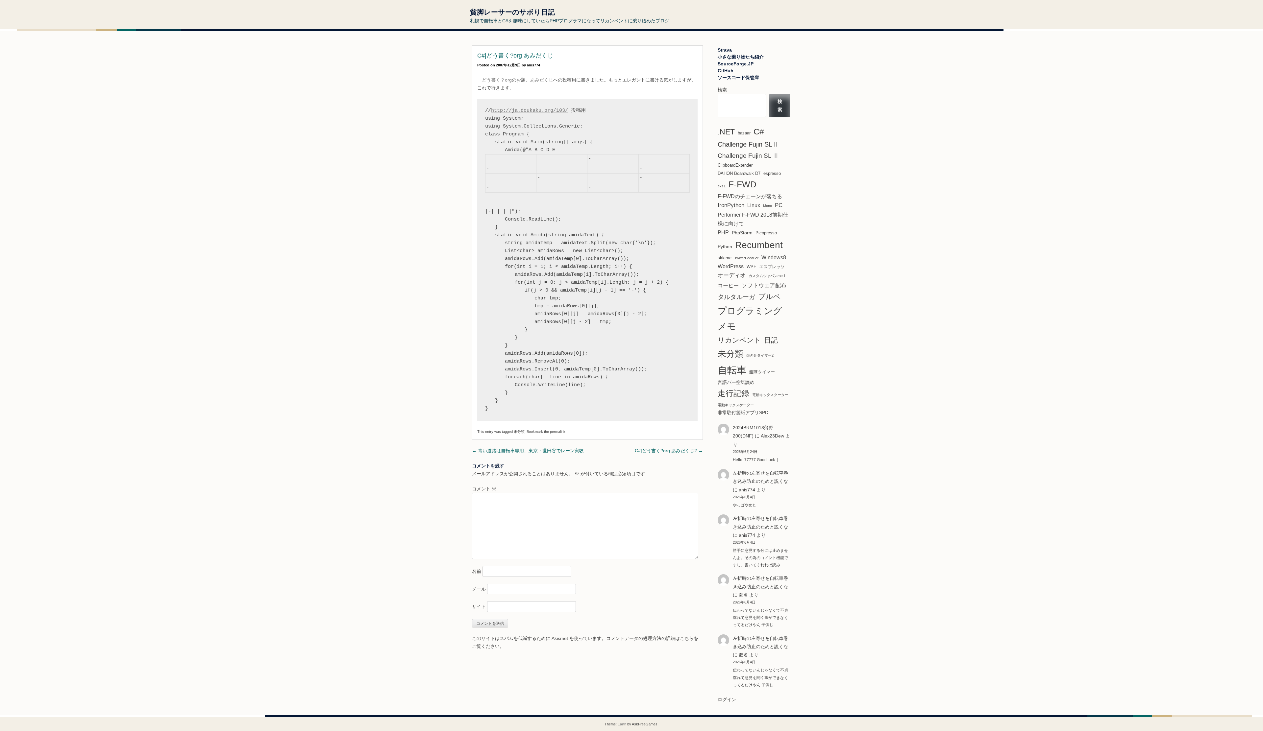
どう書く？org (497, 80)
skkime (724, 257)
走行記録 (733, 393)
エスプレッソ (772, 266)
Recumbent (759, 245)
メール (479, 589)
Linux (753, 205)
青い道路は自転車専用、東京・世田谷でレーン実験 (528, 450)
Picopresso (766, 232)
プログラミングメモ (750, 318)
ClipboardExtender (735, 165)
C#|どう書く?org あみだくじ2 (669, 450)
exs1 (722, 186)
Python (725, 246)
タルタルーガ (736, 297)
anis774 (533, 65)
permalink (557, 432)
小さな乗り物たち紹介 (741, 56)
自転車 (732, 370)
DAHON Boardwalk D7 (739, 173)
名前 (476, 571)
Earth (622, 724)
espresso (772, 173)
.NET (726, 132)
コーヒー (728, 285)
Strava (725, 50)
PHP (723, 232)
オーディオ (732, 275)
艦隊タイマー (762, 371)
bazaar (744, 132)
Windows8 (773, 257)
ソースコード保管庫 (738, 77)
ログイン (727, 699)
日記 (771, 340)
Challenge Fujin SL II (748, 144)
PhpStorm (742, 232)
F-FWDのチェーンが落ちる (750, 196)
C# (759, 131)
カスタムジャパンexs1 (767, 276)
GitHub (725, 70)
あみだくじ (541, 80)
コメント (484, 488)
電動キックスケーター (736, 405)
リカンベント (739, 340)
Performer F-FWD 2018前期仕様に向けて (753, 219)
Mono (767, 206)
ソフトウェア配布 (764, 285)
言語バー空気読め (736, 382)
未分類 (519, 432)
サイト (479, 606)
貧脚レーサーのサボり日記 (512, 12)
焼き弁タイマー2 (760, 355)
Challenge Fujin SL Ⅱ (748, 155)
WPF (751, 266)
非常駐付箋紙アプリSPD (743, 412)
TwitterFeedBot (746, 258)
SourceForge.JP (736, 63)
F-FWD (742, 184)
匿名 (743, 654)
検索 (722, 89)
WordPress (731, 266)
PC (778, 205)
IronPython (731, 205)
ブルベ (769, 297)
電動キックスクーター (770, 395)
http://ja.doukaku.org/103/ (529, 110)
